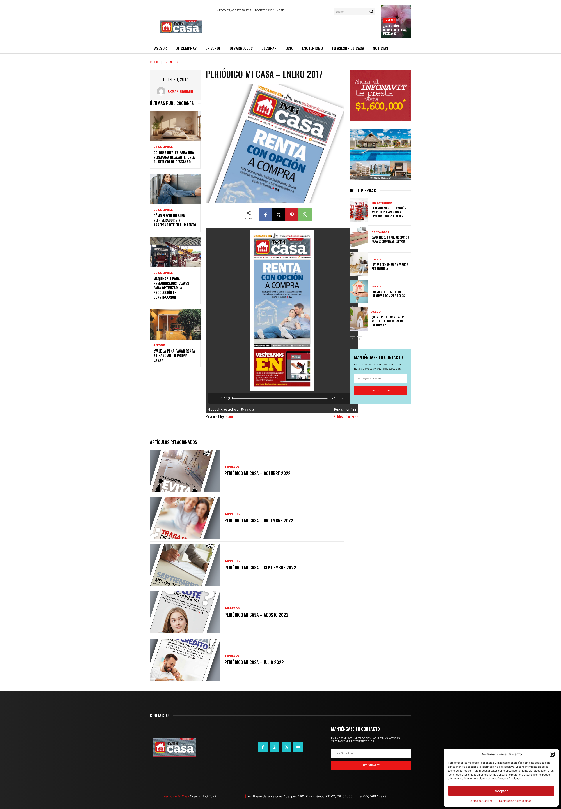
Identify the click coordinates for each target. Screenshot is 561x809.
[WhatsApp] (305, 214)
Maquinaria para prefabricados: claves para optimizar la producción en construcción (171, 288)
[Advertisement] (296, 27)
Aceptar (501, 791)
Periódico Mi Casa (176, 796)
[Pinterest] (291, 214)
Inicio (154, 62)
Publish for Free (345, 416)
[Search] (371, 11)
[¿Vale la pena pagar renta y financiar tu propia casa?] (175, 324)
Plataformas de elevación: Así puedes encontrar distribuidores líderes (389, 212)
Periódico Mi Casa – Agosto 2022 (256, 615)
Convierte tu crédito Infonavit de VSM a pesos (388, 293)
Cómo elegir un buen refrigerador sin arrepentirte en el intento (174, 220)
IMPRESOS (171, 62)
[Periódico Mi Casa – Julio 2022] (185, 660)
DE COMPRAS (163, 147)
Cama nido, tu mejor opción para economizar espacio (390, 239)
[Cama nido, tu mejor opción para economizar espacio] (359, 237)
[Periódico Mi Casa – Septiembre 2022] (185, 565)
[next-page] (359, 339)
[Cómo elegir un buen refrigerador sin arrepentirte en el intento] (175, 189)
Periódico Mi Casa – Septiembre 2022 (260, 567)
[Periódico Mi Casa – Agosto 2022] (185, 612)
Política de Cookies (480, 800)
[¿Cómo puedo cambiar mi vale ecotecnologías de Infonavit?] (359, 319)
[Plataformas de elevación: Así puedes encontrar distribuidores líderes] (359, 210)
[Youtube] (298, 747)
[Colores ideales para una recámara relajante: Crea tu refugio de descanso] (175, 126)
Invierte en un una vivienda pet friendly (389, 266)
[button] (552, 754)
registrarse (371, 765)
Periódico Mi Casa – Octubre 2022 (257, 473)
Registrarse (380, 390)
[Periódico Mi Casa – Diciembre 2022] (185, 518)
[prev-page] (352, 339)
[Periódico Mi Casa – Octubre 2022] (185, 471)
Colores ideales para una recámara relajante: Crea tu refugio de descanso (174, 157)
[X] (278, 214)
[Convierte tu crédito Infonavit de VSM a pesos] (359, 291)
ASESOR (159, 345)
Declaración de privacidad (515, 800)
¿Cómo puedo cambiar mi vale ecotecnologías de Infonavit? (388, 320)
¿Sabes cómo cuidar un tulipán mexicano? (394, 30)
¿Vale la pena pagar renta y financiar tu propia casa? (174, 355)
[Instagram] (274, 747)
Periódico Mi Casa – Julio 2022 (254, 662)
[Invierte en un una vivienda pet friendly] (359, 264)
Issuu (229, 416)
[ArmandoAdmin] (162, 91)
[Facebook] (265, 214)
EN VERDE (389, 20)
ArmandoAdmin (180, 91)
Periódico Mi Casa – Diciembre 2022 (258, 520)
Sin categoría (381, 203)
